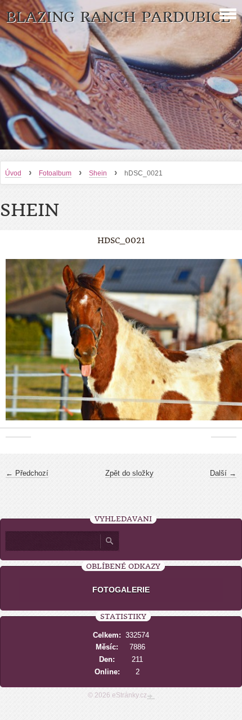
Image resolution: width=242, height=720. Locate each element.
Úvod (13, 173)
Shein (98, 173)
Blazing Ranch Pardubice (118, 17)
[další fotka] (223, 345)
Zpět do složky (129, 473)
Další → (223, 473)
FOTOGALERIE (121, 589)
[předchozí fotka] (18, 345)
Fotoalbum (55, 173)
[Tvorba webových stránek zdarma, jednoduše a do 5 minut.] (151, 696)
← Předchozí (27, 473)
